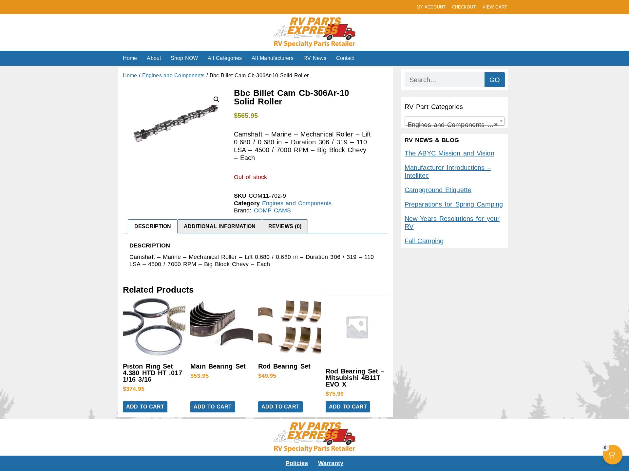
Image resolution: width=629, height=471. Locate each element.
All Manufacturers (272, 58)
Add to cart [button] (145, 406)
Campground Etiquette (438, 189)
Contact (345, 58)
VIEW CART (495, 7)
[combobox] (455, 121)
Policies (297, 463)
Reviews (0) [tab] (284, 226)
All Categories (225, 58)
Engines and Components (173, 75)
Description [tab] (152, 226)
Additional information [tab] (220, 226)
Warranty (331, 463)
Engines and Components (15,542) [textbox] (456, 124)
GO (494, 79)
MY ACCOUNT (431, 7)
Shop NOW (184, 58)
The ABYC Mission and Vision (449, 153)
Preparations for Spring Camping (454, 204)
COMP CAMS (272, 210)
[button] (216, 99)
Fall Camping (424, 241)
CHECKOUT (464, 7)
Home (130, 58)
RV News (314, 58)
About (154, 58)
